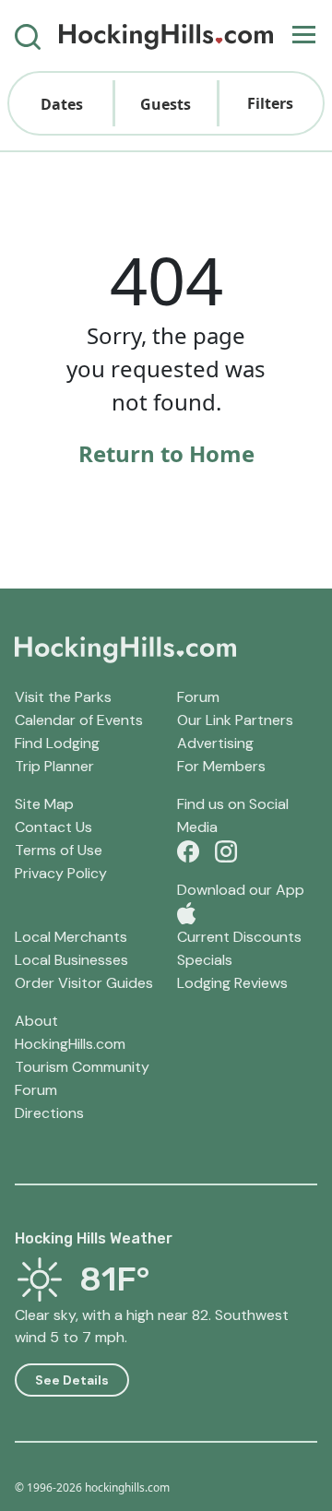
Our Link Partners (235, 720)
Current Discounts (239, 936)
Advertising (215, 743)
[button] (61, 103)
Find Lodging (57, 743)
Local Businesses (71, 960)
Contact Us (53, 827)
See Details (72, 1380)
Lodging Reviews (232, 983)
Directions (49, 1113)
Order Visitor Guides (84, 983)
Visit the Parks (63, 697)
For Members (221, 766)
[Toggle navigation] (303, 36)
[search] (27, 35)
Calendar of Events (79, 720)
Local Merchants (71, 936)
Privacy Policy (61, 873)
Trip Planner (54, 766)
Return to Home (166, 453)
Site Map (44, 804)
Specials (204, 960)
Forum (198, 697)
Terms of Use (58, 850)
